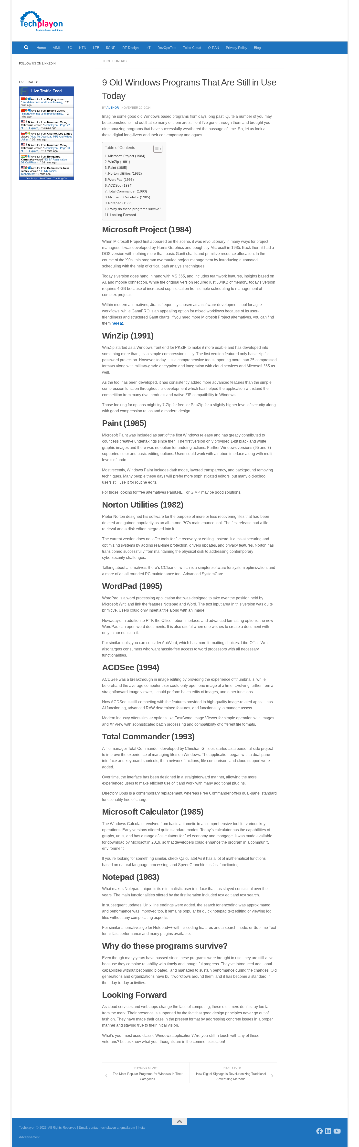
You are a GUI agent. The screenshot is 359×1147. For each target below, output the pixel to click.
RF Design (130, 48)
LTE (96, 48)
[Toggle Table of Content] (155, 149)
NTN (82, 48)
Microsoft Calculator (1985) (129, 197)
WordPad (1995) (121, 179)
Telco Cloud (192, 48)
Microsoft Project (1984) (126, 156)
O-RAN (213, 48)
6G (70, 48)
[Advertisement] (53, 269)
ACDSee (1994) (120, 185)
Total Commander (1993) (127, 191)
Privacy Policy (236, 48)
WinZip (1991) (119, 162)
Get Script (31, 178)
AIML (57, 48)
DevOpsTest (167, 48)
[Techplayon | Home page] (41, 21)
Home (41, 48)
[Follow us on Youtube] (336, 1131)
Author (112, 107)
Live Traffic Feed (46, 91)
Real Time (45, 178)
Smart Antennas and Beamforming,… (43, 102)
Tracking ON (60, 178)
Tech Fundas (114, 61)
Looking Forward (123, 215)
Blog (257, 48)
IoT (148, 48)
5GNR (111, 48)
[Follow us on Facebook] (319, 1131)
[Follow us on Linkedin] (328, 1131)
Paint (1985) (117, 168)
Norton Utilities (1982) (125, 173)
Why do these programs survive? (135, 209)
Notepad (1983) (120, 203)
